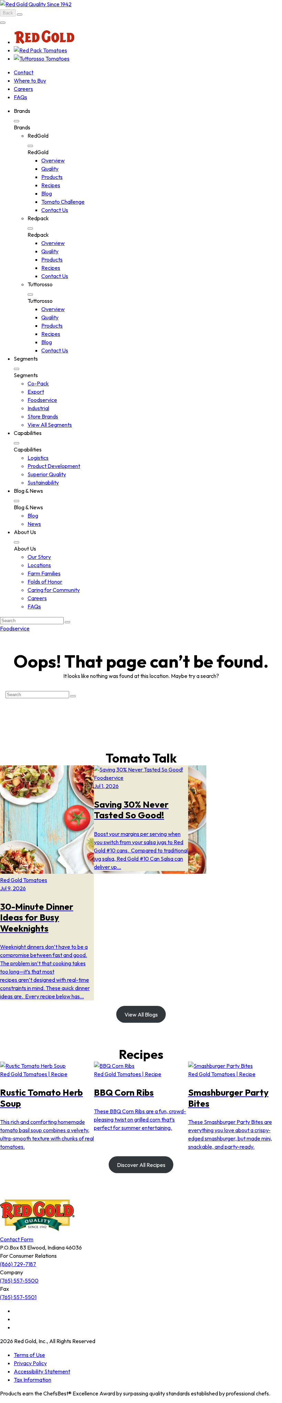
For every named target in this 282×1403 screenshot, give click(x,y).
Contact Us (54, 209)
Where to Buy (30, 80)
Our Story (39, 556)
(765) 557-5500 (19, 1280)
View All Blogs (141, 1014)
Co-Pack (38, 383)
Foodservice (42, 399)
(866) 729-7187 (18, 1264)
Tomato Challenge (63, 201)
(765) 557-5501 (18, 1297)
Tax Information (32, 1379)
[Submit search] (67, 622)
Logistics (38, 457)
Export (36, 391)
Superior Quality (47, 474)
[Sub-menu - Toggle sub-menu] (16, 121)
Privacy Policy (30, 1363)
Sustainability (43, 482)
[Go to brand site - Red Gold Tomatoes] (44, 42)
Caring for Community (54, 589)
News (34, 523)
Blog (46, 193)
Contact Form (16, 1239)
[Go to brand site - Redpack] (40, 50)
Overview (53, 160)
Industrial (38, 408)
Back (8, 12)
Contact (23, 72)
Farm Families (44, 573)
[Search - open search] (19, 14)
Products (52, 176)
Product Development (54, 466)
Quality (49, 168)
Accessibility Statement (42, 1371)
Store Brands (43, 416)
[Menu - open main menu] (3, 23)
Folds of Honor (45, 581)
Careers (23, 88)
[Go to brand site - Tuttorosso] (41, 58)
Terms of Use (29, 1354)
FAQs (20, 97)
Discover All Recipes (141, 1164)
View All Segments (50, 424)
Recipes (50, 185)
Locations (39, 565)
